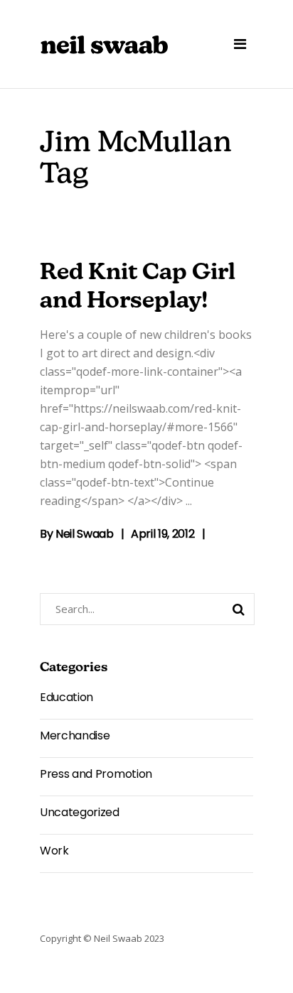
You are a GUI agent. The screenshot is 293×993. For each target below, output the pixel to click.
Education (66, 697)
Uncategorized (79, 812)
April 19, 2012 (163, 534)
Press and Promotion (96, 774)
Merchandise (75, 735)
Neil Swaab (84, 534)
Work (54, 850)
